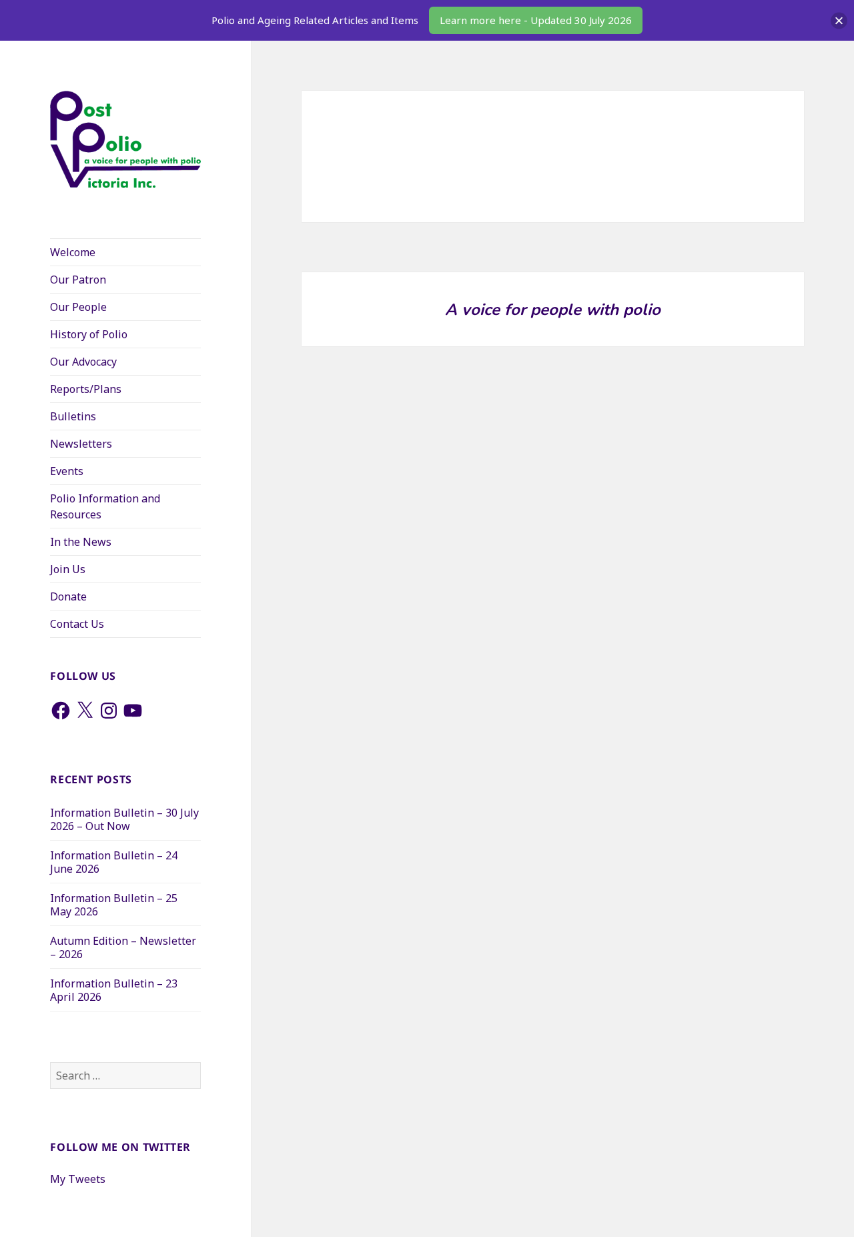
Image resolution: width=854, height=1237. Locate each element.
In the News (80, 541)
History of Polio (88, 334)
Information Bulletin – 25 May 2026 (113, 905)
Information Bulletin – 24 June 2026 (113, 862)
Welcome (72, 252)
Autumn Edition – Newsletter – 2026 (123, 947)
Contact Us (77, 623)
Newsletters (81, 443)
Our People (78, 307)
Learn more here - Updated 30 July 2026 (536, 20)
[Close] (839, 20)
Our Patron (78, 279)
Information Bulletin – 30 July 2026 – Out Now (124, 819)
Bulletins (73, 416)
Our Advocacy (83, 361)
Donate (68, 596)
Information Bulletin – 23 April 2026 (113, 990)
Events (66, 471)
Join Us (67, 569)
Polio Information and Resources (105, 506)
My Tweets (77, 1179)
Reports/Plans (85, 389)
